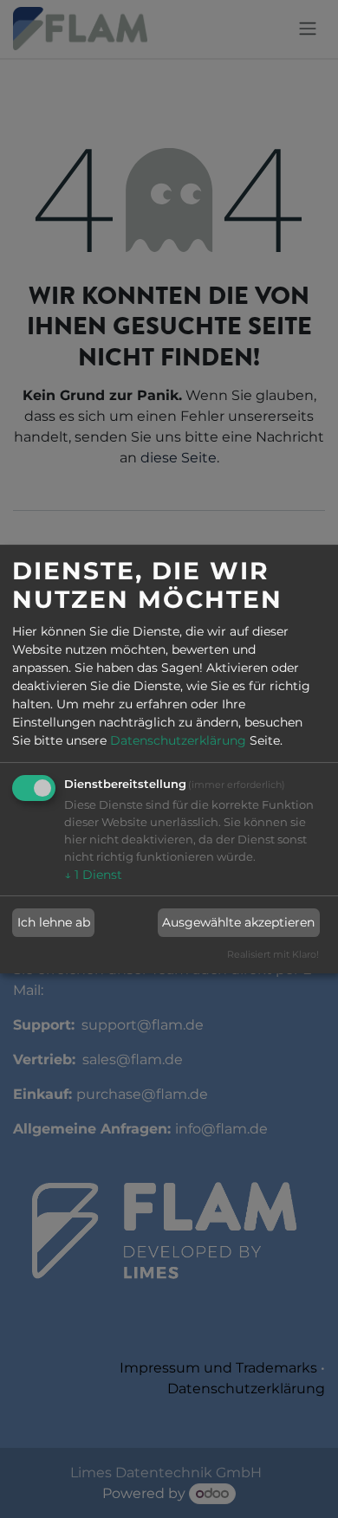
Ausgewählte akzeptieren (238, 922)
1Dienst (93, 875)
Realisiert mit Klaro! (273, 954)
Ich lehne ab (53, 922)
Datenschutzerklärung (178, 741)
